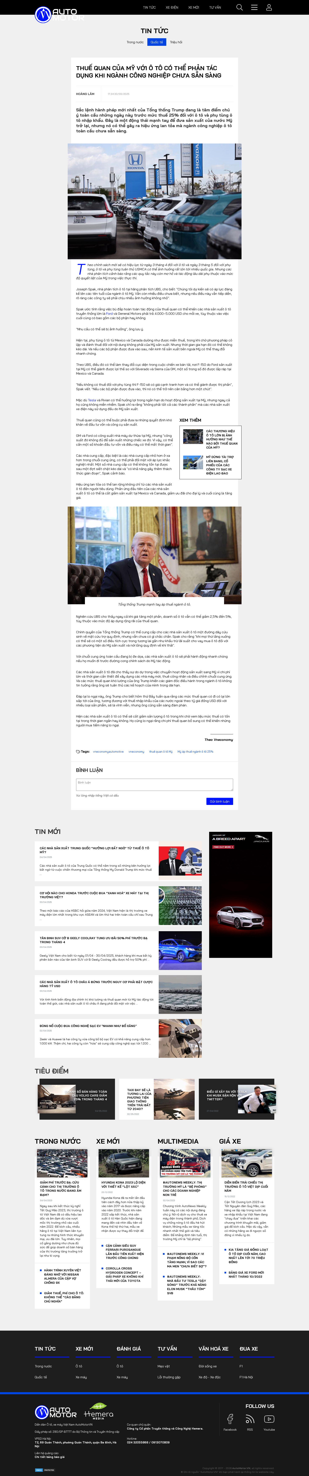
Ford (109, 313)
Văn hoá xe (213, 1349)
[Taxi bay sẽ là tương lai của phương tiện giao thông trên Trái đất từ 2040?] (174, 1099)
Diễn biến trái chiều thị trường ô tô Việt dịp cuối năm (246, 1187)
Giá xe (230, 1141)
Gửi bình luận (220, 801)
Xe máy (81, 1377)
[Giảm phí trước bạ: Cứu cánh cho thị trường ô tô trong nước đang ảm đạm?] (62, 1163)
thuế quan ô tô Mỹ (161, 751)
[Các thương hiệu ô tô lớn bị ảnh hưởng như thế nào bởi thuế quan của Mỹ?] (193, 436)
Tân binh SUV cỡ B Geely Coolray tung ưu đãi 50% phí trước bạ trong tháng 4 (94, 940)
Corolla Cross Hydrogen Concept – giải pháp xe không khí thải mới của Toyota (124, 1275)
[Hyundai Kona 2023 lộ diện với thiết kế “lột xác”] (124, 1163)
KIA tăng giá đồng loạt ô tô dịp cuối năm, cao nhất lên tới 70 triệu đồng (248, 1256)
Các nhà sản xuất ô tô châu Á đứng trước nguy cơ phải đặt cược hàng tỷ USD (96, 984)
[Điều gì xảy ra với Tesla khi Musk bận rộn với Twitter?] (257, 1099)
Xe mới (193, 7)
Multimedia (178, 1141)
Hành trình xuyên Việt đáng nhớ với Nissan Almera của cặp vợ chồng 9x (62, 1276)
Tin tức (149, 7)
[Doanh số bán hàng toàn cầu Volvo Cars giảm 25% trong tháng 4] (57, 1099)
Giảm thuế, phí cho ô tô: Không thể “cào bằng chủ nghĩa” (64, 1297)
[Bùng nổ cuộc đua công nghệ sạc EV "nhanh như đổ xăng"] (180, 1038)
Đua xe (249, 1349)
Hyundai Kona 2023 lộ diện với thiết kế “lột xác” (123, 1185)
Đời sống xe (208, 1366)
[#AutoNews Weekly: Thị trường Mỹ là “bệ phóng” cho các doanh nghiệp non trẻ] (185, 1163)
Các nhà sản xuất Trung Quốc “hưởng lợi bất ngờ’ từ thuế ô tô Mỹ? (94, 850)
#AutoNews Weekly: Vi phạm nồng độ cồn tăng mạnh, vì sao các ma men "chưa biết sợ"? (186, 1260)
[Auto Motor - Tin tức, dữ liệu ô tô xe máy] (56, 1412)
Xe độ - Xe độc (210, 1377)
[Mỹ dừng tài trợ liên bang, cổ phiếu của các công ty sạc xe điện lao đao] (193, 462)
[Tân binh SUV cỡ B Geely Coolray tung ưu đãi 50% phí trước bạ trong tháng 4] (180, 950)
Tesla (92, 400)
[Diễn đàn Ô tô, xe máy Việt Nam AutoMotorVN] (59, 14)
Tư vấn (215, 7)
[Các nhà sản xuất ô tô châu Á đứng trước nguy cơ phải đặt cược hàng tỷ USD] (180, 994)
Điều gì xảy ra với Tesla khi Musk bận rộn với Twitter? (227, 1095)
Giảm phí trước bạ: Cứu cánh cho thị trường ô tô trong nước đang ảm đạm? (60, 1189)
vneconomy (136, 751)
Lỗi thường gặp (169, 1377)
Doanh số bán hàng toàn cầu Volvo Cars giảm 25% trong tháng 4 (86, 1095)
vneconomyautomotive (108, 751)
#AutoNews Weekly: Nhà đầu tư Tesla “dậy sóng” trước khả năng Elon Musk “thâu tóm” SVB (186, 1285)
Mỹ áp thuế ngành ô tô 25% (195, 751)
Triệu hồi (176, 42)
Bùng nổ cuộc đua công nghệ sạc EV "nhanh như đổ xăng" (88, 1026)
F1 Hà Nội (246, 1377)
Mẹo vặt (164, 1366)
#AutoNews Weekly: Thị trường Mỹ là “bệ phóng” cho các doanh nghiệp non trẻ (185, 1189)
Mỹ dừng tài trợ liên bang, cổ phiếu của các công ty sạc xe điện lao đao (220, 465)
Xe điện (172, 7)
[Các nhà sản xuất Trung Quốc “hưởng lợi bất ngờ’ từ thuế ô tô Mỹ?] (180, 860)
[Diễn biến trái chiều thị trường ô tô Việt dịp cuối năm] (247, 1163)
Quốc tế (157, 42)
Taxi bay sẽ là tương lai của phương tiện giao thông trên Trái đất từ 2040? (139, 1099)
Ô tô (79, 1366)
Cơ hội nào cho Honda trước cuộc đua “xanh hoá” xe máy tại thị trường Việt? (94, 895)
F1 (241, 1366)
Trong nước (135, 42)
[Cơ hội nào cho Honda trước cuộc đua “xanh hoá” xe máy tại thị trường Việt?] (180, 905)
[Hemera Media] (98, 1411)
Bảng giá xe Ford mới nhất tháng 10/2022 (246, 1275)
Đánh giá (129, 1349)
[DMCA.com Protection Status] (45, 1469)
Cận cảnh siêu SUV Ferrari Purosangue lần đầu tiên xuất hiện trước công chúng (125, 1252)
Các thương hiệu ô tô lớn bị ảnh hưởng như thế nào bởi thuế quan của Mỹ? (222, 439)
